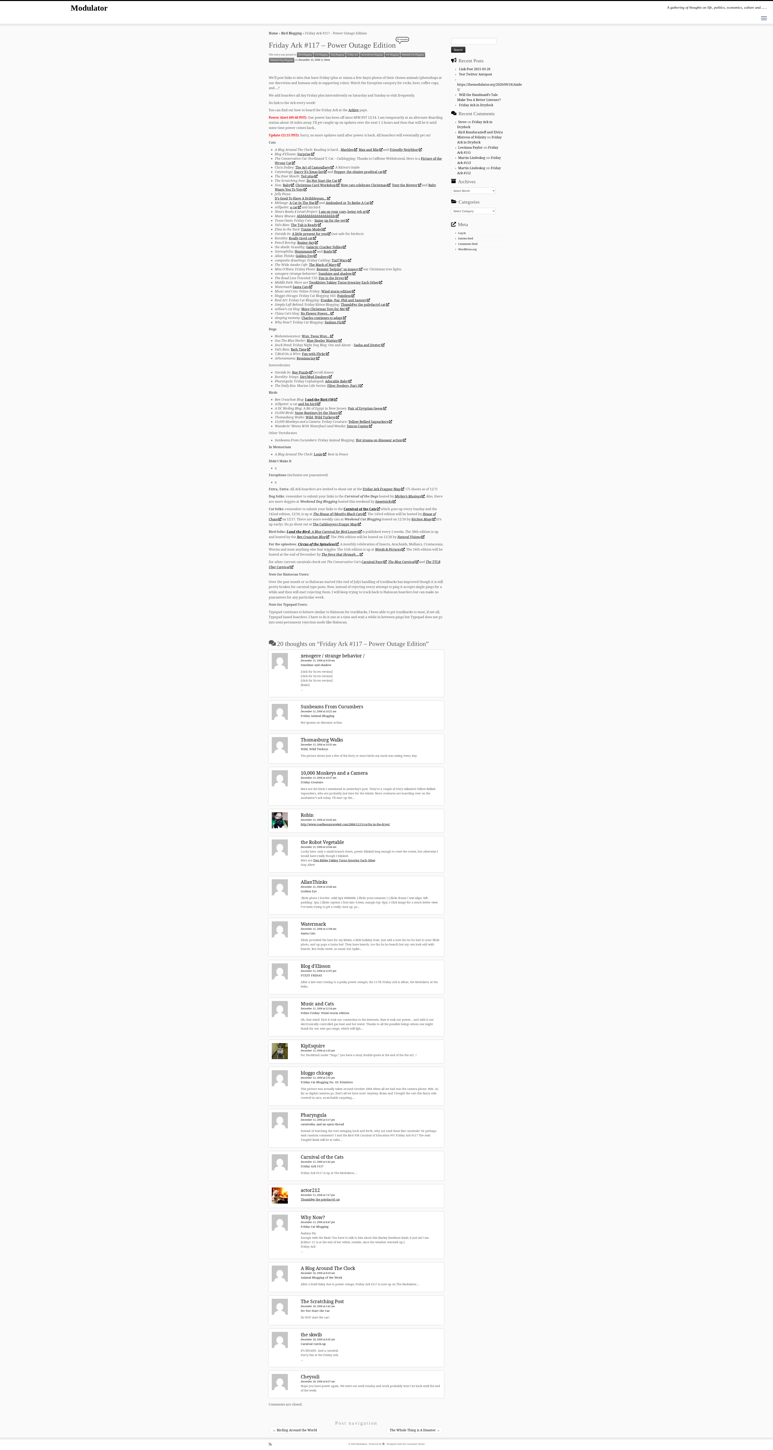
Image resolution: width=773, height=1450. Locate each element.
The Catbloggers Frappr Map (335, 524)
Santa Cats (301, 287)
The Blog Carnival (401, 562)
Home (273, 33)
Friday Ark (352, 54)
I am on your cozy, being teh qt (342, 211)
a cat (293, 207)
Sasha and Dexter (367, 345)
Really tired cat (300, 238)
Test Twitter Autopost (475, 74)
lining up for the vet (330, 220)
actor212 (310, 1190)
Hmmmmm (303, 251)
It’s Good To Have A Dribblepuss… (301, 198)
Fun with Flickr (313, 354)
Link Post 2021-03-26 (474, 69)
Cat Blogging (321, 54)
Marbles (347, 149)
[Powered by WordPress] (383, 1443)
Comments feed (467, 244)
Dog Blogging (337, 54)
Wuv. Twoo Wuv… (316, 336)
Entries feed (465, 238)
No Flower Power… (315, 313)
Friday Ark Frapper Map (381, 489)
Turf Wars (339, 260)
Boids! (328, 251)
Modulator (89, 7)
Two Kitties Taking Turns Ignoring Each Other (344, 860)
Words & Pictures (388, 549)
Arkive (353, 110)
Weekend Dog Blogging (281, 60)
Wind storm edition (336, 291)
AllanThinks (314, 882)
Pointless (344, 296)
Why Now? (313, 1217)
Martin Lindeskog (471, 158)
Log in (462, 233)
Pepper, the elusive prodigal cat (358, 172)
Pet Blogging (392, 54)
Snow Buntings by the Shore (316, 413)
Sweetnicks (383, 501)
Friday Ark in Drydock (476, 105)
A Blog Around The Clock (328, 1268)
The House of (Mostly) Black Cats (337, 514)
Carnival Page (372, 562)
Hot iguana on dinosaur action (379, 440)
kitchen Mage (421, 519)
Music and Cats (317, 1003)
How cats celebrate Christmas (364, 185)
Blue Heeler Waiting (322, 340)
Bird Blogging (291, 33)
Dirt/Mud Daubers (314, 377)
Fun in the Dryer (331, 278)
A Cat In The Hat (302, 203)
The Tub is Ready (304, 225)
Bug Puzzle (300, 372)
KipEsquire (313, 1045)
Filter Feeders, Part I (343, 385)
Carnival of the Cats (322, 1157)
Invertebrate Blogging (372, 54)
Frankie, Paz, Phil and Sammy (343, 300)
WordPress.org (467, 249)
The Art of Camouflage (312, 167)
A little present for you (309, 234)
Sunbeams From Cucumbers (332, 706)
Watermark (313, 924)
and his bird (307, 404)
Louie (318, 454)
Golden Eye (304, 256)
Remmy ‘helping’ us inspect (338, 269)
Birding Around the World (295, 1430)
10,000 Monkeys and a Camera (334, 773)
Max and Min (369, 149)
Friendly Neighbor (404, 149)
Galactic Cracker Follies (324, 247)
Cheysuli (310, 1376)
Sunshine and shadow (335, 273)
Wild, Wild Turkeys (320, 417)
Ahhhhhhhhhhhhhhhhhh (316, 216)
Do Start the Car (322, 180)
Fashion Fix (333, 322)
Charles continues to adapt (322, 318)
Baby (286, 185)
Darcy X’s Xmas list (308, 172)
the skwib (311, 1334)
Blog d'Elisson (316, 966)
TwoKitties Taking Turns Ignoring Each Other (343, 282)
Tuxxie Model (311, 229)
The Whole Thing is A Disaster (415, 1430)
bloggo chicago (317, 1073)
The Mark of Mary (323, 265)
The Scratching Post (322, 1301)
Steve (327, 60)
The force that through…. (340, 554)
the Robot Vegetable (322, 842)
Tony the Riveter (405, 185)
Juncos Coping (357, 426)
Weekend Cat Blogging (413, 54)
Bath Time (299, 349)
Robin (307, 815)
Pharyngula (314, 1115)
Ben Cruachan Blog (311, 537)
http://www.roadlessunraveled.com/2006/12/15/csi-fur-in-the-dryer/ (345, 824)
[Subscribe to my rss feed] (271, 1444)
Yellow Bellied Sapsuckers (368, 421)
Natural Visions (409, 537)
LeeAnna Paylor (470, 147)
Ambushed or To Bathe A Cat (347, 203)
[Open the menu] (764, 18)
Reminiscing (306, 358)
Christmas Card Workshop (316, 185)
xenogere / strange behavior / (333, 655)
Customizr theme (416, 1443)
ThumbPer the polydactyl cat (363, 304)
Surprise (304, 154)
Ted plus (307, 176)
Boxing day (305, 242)
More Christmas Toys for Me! (323, 309)
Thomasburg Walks (322, 739)
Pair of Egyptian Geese (365, 408)
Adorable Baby (336, 381)
